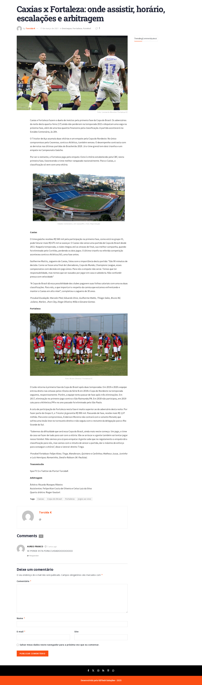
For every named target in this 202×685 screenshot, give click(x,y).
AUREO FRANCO (35, 546)
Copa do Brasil (54, 499)
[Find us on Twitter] (93, 670)
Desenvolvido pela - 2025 (101, 680)
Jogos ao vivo (84, 499)
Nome (21, 618)
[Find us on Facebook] (88, 670)
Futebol (87, 28)
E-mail (21, 631)
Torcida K (30, 28)
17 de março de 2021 (49, 28)
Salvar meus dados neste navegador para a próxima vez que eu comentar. (59, 644)
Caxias (41, 499)
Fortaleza (77, 28)
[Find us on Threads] (108, 670)
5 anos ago (52, 546)
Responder (34, 555)
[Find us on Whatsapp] (113, 670)
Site (76, 631)
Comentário (24, 581)
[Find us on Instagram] (98, 670)
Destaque (67, 28)
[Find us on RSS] (103, 670)
